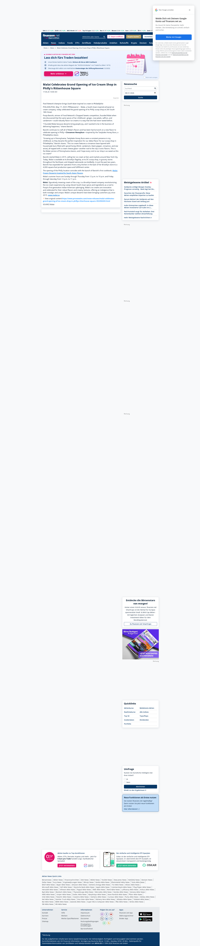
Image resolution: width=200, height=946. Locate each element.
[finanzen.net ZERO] (81, 73)
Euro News (57, 882)
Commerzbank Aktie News (121, 887)
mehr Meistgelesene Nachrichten (137, 217)
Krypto (134, 43)
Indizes (62, 43)
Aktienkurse (129, 708)
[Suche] (104, 37)
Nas (101, 30)
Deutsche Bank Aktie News (84, 887)
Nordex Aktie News (120, 892)
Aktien (45, 43)
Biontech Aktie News (64, 892)
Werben (64, 916)
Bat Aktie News (48, 902)
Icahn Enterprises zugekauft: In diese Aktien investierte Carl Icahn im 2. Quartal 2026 (138, 206)
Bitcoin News (89, 882)
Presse (44, 919)
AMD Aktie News (48, 894)
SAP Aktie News (66, 887)
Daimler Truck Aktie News (65, 899)
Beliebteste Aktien (147, 708)
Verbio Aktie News (136, 902)
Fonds (70, 43)
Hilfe (63, 913)
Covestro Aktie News (81, 897)
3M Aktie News (47, 904)
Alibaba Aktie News (124, 899)
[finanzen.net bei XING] (111, 918)
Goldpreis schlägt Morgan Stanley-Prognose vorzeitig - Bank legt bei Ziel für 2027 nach (139, 188)
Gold (148, 30)
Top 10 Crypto (87, 30)
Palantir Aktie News (63, 897)
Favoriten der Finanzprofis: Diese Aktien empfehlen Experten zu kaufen (139, 194)
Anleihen (113, 43)
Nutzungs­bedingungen (90, 921)
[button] (116, 37)
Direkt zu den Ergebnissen (134, 790)
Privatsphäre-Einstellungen (86, 925)
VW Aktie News (61, 904)
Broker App (123, 919)
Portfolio (127, 724)
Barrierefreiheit (87, 929)
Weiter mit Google (173, 37)
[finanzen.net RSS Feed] (109, 923)
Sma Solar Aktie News (85, 899)
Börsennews (47, 880)
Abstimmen (140, 786)
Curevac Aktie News (115, 897)
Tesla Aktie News (137, 882)
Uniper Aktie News (63, 894)
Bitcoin (114, 30)
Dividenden (144, 720)
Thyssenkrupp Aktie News (83, 892)
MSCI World (70, 30)
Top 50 (126, 716)
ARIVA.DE (98, 943)
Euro (126, 30)
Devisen (143, 43)
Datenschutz (85, 916)
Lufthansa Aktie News (130, 889)
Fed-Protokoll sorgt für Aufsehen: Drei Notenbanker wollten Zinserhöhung (139, 212)
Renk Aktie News (113, 889)
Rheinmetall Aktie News (120, 882)
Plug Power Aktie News (142, 887)
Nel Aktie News (48, 899)
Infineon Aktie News (67, 889)
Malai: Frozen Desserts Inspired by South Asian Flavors (80, 171)
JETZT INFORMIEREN (67, 865)
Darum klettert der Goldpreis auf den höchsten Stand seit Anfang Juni (139, 200)
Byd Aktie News (48, 892)
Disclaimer (85, 919)
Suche (140, 97)
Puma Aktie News (131, 897)
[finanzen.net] (51, 35)
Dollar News (46, 882)
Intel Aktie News (48, 897)
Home (46, 48)
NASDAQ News (134, 880)
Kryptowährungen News (72, 882)
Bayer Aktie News (63, 885)
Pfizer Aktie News (135, 894)
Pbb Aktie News (122, 902)
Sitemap (45, 921)
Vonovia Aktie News (137, 892)
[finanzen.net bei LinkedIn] (106, 918)
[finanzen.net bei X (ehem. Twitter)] (102, 918)
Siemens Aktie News (98, 897)
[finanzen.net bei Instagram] (102, 914)
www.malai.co (54, 195)
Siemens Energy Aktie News (99, 885)
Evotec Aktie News (80, 894)
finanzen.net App (126, 913)
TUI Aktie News (117, 885)
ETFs (77, 43)
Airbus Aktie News (147, 889)
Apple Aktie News (103, 887)
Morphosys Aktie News (97, 894)
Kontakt (45, 913)
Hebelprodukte (100, 43)
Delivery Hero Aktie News (105, 899)
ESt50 (56, 30)
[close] (189, 10)
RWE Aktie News (99, 889)
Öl (138, 30)
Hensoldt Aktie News (50, 889)
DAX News (85, 880)
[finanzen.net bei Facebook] (106, 914)
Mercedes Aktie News (103, 892)
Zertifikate (86, 43)
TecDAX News (107, 880)
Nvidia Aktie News (102, 882)
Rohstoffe (124, 43)
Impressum (85, 913)
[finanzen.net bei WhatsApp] (104, 923)
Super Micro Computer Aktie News (100, 902)
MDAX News (95, 880)
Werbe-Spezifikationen (70, 919)
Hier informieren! (131, 809)
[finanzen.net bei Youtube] (111, 914)
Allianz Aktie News (132, 885)
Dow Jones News (120, 880)
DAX (44, 30)
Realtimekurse (129, 712)
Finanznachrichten (72, 880)
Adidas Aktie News (147, 897)
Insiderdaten (129, 720)
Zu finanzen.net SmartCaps (140, 624)
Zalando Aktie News (77, 902)
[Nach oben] (154, 943)
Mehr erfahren (57, 74)
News (53, 43)
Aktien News (58, 880)
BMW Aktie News (61, 902)
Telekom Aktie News (141, 899)
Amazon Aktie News (79, 885)
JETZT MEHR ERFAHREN (127, 865)
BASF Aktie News (48, 885)
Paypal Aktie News (84, 889)
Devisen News (146, 880)
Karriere (45, 916)
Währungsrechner (126, 916)
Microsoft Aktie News (50, 887)
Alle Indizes (144, 712)
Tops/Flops (144, 716)
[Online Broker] (51, 38)
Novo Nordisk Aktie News (117, 894)
